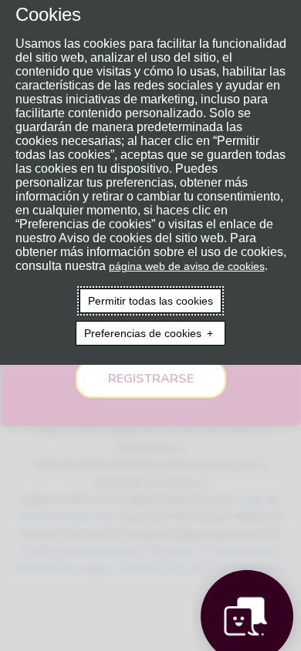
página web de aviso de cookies (187, 266)
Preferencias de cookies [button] (142, 333)
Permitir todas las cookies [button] (150, 301)
